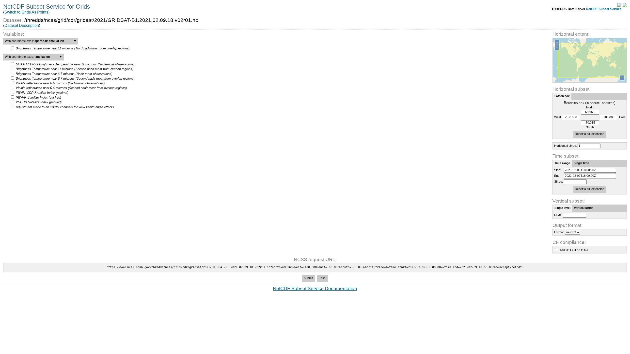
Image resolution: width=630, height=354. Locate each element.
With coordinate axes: (41, 41)
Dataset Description (21, 25)
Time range (562, 163)
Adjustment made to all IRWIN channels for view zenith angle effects (65, 107)
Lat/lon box (562, 96)
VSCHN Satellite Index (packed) (39, 102)
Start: (557, 170)
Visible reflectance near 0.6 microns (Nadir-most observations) (60, 83)
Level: (558, 215)
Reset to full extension (589, 134)
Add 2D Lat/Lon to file (573, 250)
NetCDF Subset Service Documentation (315, 288)
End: (557, 175)
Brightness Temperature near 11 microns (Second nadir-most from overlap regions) (74, 69)
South (590, 127)
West (557, 117)
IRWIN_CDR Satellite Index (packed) (42, 93)
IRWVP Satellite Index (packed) (38, 97)
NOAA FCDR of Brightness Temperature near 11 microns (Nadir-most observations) (75, 64)
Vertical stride (583, 208)
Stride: (558, 181)
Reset (322, 278)
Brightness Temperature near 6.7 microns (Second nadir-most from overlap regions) (75, 78)
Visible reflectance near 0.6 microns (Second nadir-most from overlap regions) (71, 88)
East (622, 117)
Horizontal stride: (565, 146)
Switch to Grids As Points (26, 12)
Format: (559, 232)
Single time (581, 163)
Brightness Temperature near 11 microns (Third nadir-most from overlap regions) (72, 48)
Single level (562, 208)
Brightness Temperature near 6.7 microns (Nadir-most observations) (64, 74)
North (590, 107)
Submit (308, 278)
